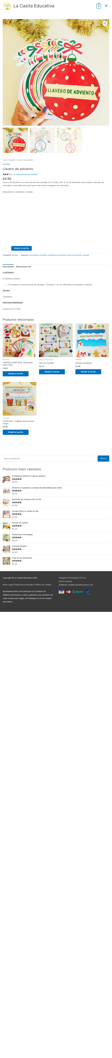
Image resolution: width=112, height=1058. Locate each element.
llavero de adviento (74, 255)
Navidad (12, 160)
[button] (104, 23)
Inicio (5, 160)
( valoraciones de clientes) (25, 174)
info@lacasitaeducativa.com (80, 585)
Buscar (103, 458)
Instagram (63, 578)
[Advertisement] (56, 222)
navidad (86, 255)
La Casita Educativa (34, 5)
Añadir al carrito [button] (15, 374)
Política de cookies (43, 585)
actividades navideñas (38, 255)
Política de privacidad (23, 585)
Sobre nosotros (65, 581)
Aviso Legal (8, 585)
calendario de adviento (57, 255)
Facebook (73, 578)
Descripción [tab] (8, 267)
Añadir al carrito (21, 248)
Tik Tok (82, 578)
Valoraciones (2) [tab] (23, 267)
